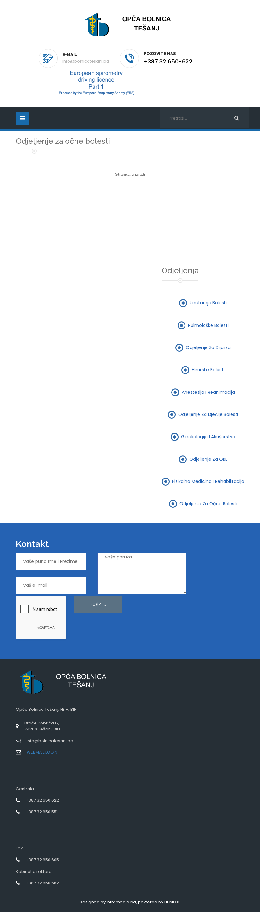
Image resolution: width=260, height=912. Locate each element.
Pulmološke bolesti (208, 325)
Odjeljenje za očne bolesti (208, 503)
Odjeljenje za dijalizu (208, 347)
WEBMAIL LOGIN (42, 752)
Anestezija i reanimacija (208, 392)
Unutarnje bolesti (208, 303)
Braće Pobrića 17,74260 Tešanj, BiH (42, 726)
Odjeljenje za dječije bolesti (208, 414)
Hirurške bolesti (208, 370)
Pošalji (98, 604)
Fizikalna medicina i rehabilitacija (208, 481)
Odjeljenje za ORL (208, 459)
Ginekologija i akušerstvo (208, 436)
